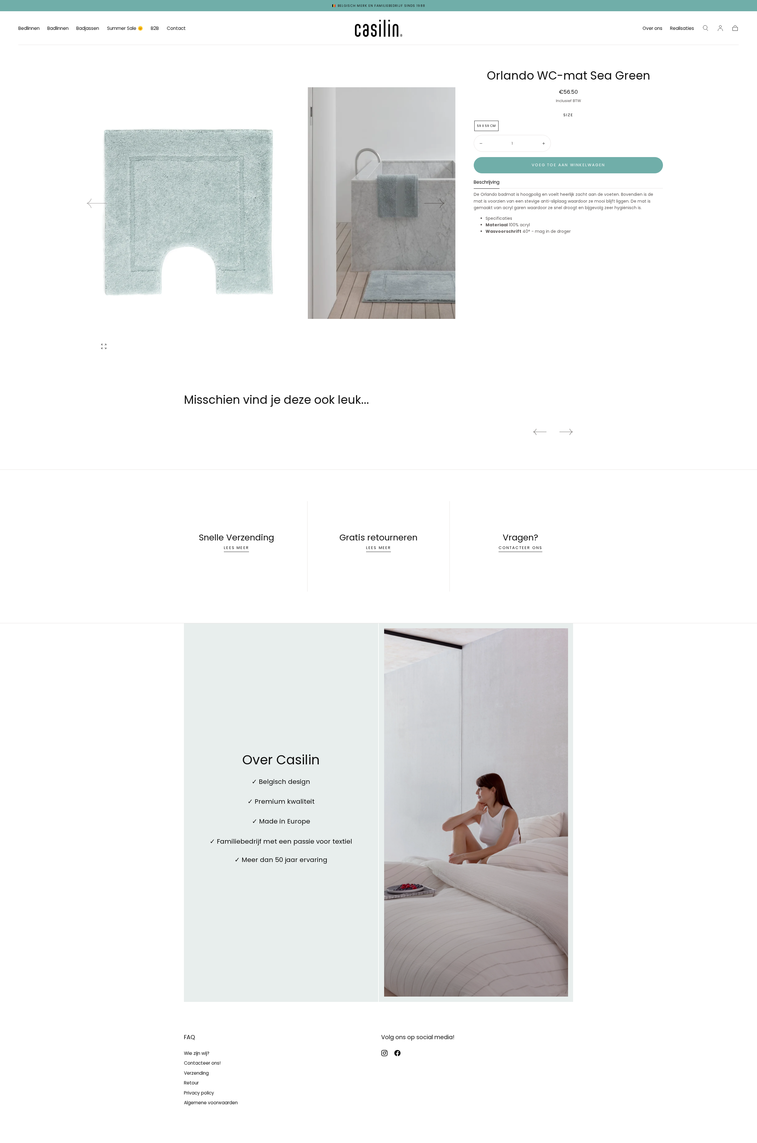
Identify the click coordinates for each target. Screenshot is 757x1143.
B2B (155, 28)
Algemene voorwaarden (211, 1103)
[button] (705, 28)
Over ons (652, 28)
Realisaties (682, 28)
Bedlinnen (29, 28)
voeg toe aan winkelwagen (568, 165)
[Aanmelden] (720, 28)
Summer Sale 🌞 (125, 28)
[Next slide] (434, 203)
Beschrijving (486, 182)
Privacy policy (199, 1093)
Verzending (196, 1073)
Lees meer (236, 547)
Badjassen (87, 28)
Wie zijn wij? (196, 1053)
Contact (176, 28)
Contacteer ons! (202, 1063)
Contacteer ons (520, 547)
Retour (191, 1083)
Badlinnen (58, 28)
